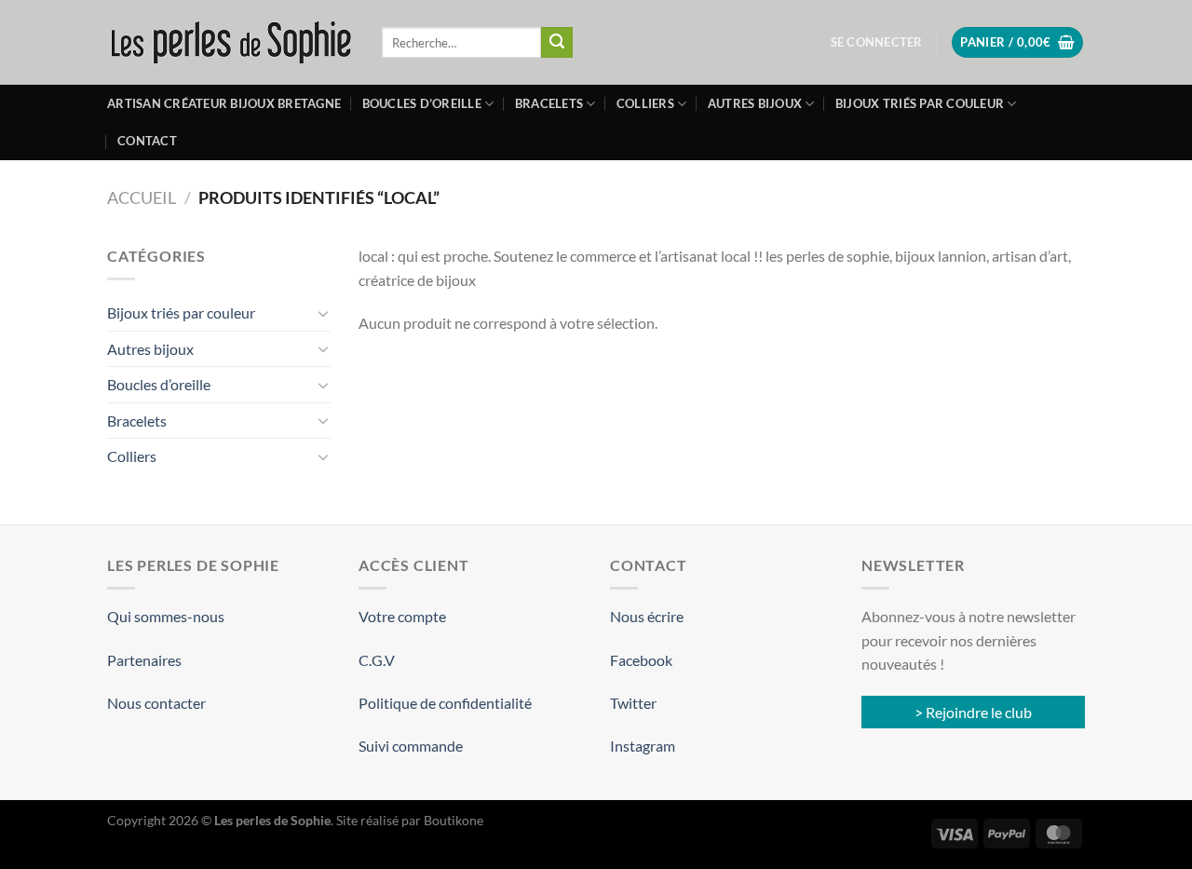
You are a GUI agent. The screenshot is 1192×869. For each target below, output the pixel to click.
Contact (147, 140)
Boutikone (453, 820)
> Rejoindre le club (973, 712)
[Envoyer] (557, 43)
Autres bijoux (755, 103)
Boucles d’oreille (421, 103)
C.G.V (377, 660)
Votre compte (402, 616)
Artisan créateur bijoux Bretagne (224, 103)
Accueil (141, 197)
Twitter (633, 703)
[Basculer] (323, 313)
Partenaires (144, 660)
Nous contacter (156, 703)
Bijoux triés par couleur (919, 103)
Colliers (645, 103)
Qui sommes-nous (165, 616)
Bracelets (549, 103)
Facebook (641, 660)
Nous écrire (647, 616)
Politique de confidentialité (445, 703)
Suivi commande (411, 745)
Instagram (642, 745)
